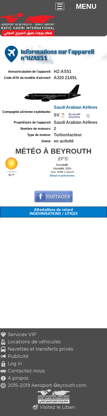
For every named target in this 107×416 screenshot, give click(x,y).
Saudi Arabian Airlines (75, 107)
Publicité (18, 356)
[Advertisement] (53, 274)
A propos (18, 378)
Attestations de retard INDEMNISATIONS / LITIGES (54, 212)
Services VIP (22, 334)
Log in (15, 363)
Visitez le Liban (57, 407)
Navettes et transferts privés (40, 349)
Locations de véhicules (34, 342)
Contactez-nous (26, 371)
